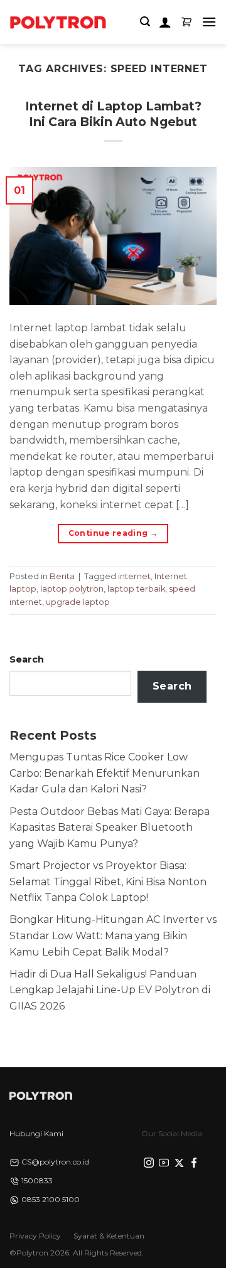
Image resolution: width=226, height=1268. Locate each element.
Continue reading (113, 533)
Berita (62, 576)
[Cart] (186, 22)
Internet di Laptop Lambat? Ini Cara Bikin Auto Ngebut (113, 114)
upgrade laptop (78, 602)
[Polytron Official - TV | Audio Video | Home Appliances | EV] (57, 22)
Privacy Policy (35, 1235)
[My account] (165, 22)
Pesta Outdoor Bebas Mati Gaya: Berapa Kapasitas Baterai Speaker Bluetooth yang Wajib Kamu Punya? (109, 828)
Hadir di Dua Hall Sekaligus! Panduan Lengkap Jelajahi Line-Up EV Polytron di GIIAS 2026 (109, 990)
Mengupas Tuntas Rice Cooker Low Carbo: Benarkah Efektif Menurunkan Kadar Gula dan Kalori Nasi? (104, 773)
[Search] (145, 21)
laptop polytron (72, 589)
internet (134, 576)
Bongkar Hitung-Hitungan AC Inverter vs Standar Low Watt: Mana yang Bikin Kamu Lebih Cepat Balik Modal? (113, 935)
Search (26, 659)
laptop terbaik (136, 589)
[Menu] (209, 21)
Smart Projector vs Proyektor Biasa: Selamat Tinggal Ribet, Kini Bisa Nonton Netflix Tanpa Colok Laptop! (108, 881)
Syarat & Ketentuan (108, 1235)
